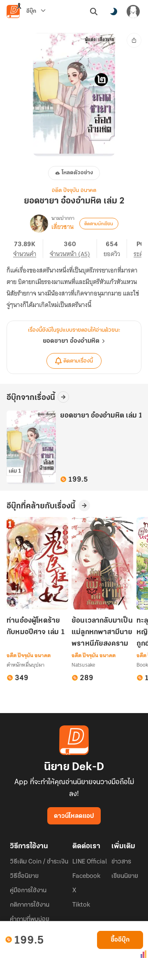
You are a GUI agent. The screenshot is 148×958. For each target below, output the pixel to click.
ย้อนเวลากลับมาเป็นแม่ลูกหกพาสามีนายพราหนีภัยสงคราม (102, 632)
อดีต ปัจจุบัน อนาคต (74, 190)
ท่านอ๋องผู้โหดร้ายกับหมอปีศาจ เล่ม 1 (36, 626)
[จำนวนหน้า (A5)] (73, 248)
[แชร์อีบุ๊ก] (134, 40)
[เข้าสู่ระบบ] (133, 11)
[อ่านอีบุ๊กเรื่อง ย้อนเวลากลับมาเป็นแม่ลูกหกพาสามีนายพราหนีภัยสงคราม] (102, 563)
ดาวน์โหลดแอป (74, 816)
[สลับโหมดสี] (113, 11)
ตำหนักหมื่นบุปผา (25, 664)
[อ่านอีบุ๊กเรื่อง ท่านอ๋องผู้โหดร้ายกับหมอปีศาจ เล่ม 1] (37, 563)
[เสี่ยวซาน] (39, 224)
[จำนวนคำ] (28, 248)
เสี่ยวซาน (62, 227)
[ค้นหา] (94, 11)
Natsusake (83, 664)
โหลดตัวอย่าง (77, 173)
